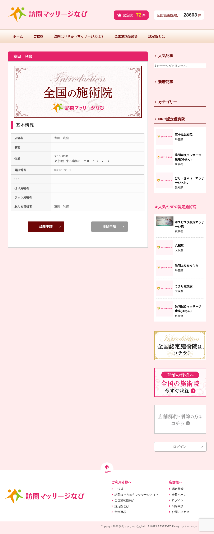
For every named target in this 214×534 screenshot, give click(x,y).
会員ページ (179, 494)
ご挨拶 (38, 36)
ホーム (18, 36)
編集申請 (46, 226)
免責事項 (120, 511)
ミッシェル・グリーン (196, 526)
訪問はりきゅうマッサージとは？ (79, 36)
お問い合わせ (180, 511)
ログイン (179, 446)
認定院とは (156, 36)
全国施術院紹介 (126, 36)
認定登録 (177, 488)
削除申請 (109, 226)
